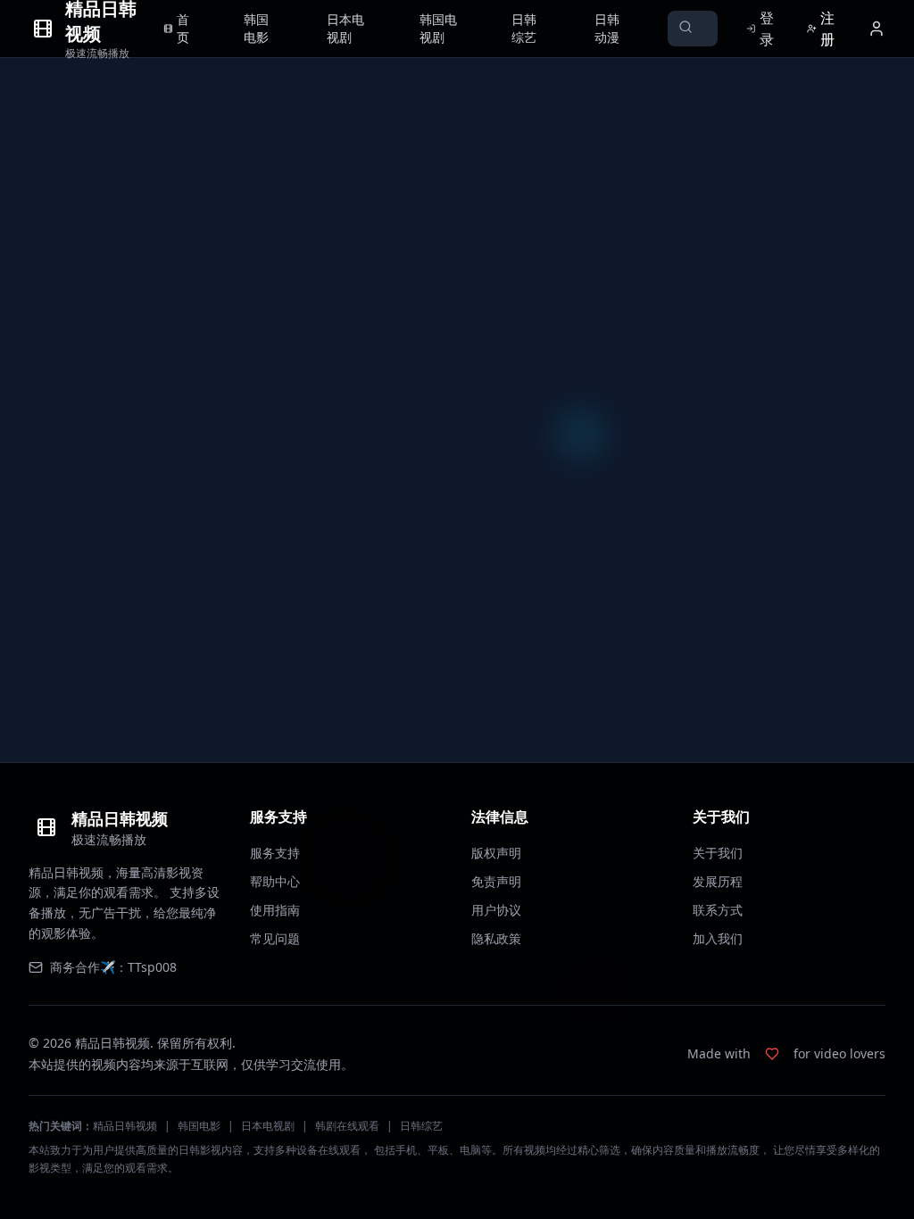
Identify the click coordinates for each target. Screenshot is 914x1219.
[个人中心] (876, 28)
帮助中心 (275, 881)
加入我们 (718, 938)
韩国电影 (199, 1125)
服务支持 (275, 852)
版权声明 (496, 852)
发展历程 (718, 881)
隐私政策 (496, 938)
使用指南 (275, 909)
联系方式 (718, 909)
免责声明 (496, 881)
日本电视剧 (268, 1125)
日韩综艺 (421, 1125)
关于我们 (718, 852)
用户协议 (496, 909)
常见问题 (275, 938)
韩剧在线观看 (347, 1125)
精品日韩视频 (125, 1125)
